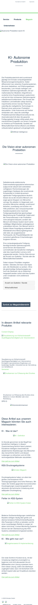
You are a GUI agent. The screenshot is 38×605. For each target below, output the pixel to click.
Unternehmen (9, 25)
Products (17, 19)
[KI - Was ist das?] (19, 437)
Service (6, 19)
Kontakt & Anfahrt (20, 2)
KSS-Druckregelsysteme (13, 465)
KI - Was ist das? (10, 430)
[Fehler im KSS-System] (19, 507)
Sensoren (5, 369)
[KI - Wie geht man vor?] (19, 549)
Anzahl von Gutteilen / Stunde (16, 283)
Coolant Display (8, 332)
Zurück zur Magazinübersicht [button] (16, 304)
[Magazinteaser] (19, 472)
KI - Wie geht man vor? (12, 538)
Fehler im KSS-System (12, 498)
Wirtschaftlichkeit (11, 287)
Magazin (29, 19)
